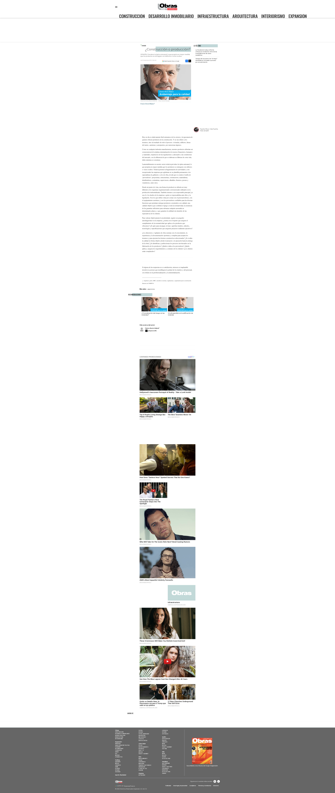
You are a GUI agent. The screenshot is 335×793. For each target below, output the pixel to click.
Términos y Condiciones (204, 785)
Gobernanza (142, 761)
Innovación (142, 767)
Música (141, 752)
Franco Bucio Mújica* (152, 328)
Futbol (141, 730)
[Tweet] (189, 61)
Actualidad (142, 775)
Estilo (140, 745)
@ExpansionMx (152, 330)
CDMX (116, 766)
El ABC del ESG (143, 768)
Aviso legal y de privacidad (180, 785)
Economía (117, 747)
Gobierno (117, 761)
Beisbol (141, 732)
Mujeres (117, 755)
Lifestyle (141, 738)
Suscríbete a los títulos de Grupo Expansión (202, 766)
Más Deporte (142, 737)
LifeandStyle (119, 757)
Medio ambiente (143, 758)
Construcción (132, 16)
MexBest (165, 761)
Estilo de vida (166, 758)
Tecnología (118, 750)
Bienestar (165, 770)
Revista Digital (143, 740)
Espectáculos (166, 738)
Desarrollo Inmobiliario (171, 16)
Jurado (164, 773)
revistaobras (214, 781)
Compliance (192, 785)
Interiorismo (273, 16)
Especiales (165, 733)
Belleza (164, 745)
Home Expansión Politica (122, 745)
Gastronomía (166, 763)
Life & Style (142, 743)
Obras (117, 730)
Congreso (118, 765)
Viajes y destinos (167, 766)
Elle (163, 752)
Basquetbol (142, 735)
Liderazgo (165, 730)
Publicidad (168, 785)
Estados (117, 768)
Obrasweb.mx (218, 781)
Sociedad (117, 771)
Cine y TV (141, 750)
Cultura (164, 748)
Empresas (118, 743)
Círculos (164, 742)
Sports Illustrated (120, 775)
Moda (163, 743)
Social (140, 760)
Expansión (298, 16)
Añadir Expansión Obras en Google (171, 61)
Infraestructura (213, 16)
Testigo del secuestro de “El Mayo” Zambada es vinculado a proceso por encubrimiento (206, 60)
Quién (164, 737)
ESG (116, 753)
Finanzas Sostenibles (145, 765)
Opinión (144, 46)
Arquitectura (245, 16)
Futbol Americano (144, 733)
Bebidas (164, 765)
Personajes (165, 768)
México (117, 763)
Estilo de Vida (166, 771)
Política (117, 760)
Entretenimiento (143, 747)
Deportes (141, 748)
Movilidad (141, 763)
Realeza (164, 740)
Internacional (119, 748)
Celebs (164, 757)
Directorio (216, 785)
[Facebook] (186, 61)
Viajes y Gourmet (143, 753)
